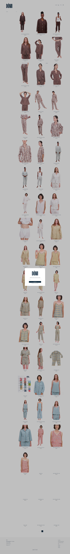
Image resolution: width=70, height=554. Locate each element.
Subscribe (35, 281)
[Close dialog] (44, 268)
